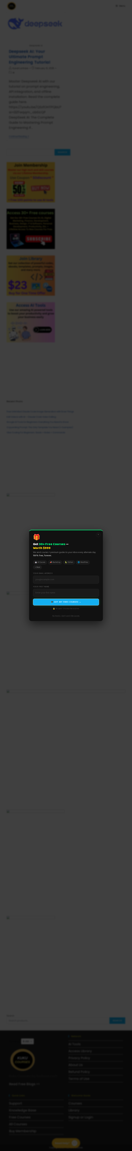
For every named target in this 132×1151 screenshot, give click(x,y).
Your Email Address (43, 573)
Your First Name (41, 586)
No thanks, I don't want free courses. (66, 615)
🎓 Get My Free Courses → (66, 602)
